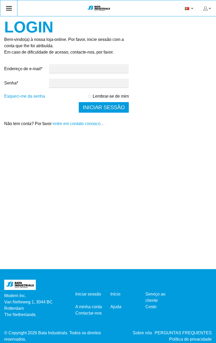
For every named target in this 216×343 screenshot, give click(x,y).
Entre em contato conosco (77, 123)
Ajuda (115, 306)
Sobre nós (142, 333)
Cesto (150, 306)
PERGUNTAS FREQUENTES (183, 333)
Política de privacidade (190, 339)
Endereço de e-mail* (23, 68)
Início (115, 294)
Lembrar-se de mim (111, 96)
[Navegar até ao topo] (205, 337)
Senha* (11, 83)
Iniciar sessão (88, 294)
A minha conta (88, 306)
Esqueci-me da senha (24, 96)
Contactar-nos (88, 313)
